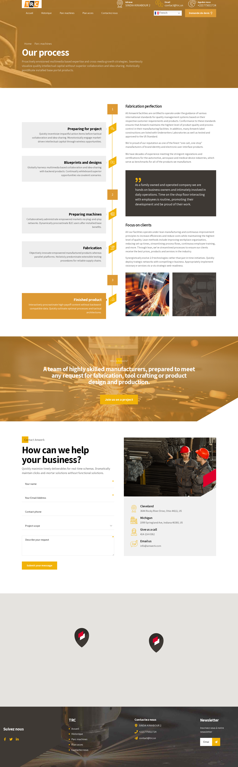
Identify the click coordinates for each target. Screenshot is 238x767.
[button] (156, 643)
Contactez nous (109, 13)
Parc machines (67, 13)
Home (28, 43)
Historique (46, 13)
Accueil (29, 13)
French (163, 12)
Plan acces (87, 13)
